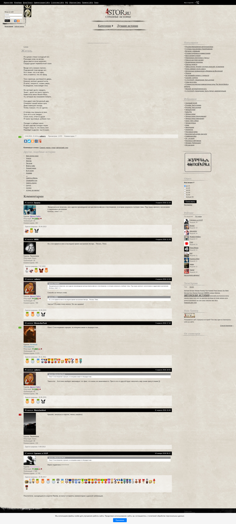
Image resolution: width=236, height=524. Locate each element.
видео (227, 295)
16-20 (188, 190)
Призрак (195, 293)
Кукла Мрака (194, 248)
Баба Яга (188, 112)
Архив (192, 287)
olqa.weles (193, 231)
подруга (186, 300)
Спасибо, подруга (191, 78)
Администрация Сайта (42, 2)
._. (27, 175)
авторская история (197, 295)
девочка (186, 298)
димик (192, 264)
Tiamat (192, 270)
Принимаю (120, 520)
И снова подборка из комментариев (197, 53)
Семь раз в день (191, 82)
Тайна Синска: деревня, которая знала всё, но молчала (204, 67)
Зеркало (219, 290)
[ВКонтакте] (25, 141)
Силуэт (28, 185)
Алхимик (29, 173)
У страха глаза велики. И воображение (199, 49)
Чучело (28, 158)
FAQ (66, 2)
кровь (217, 298)
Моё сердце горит (32, 156)
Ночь (190, 293)
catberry (42, 136)
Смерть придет (31, 183)
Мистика (186, 293)
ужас (212, 300)
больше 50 (190, 197)
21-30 (188, 192)
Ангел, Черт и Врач (192, 121)
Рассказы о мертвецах (193, 141)
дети (194, 298)
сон (197, 300)
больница (222, 295)
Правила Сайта (87, 2)
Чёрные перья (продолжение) (195, 116)
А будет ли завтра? (33, 190)
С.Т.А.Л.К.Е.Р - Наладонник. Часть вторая (199, 80)
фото (216, 300)
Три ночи (29, 163)
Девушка (197, 290)
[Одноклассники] (32, 141)
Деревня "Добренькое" (193, 143)
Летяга (192, 226)
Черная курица (190, 123)
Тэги (185, 287)
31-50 (188, 195)
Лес (224, 290)
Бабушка (186, 290)
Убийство (217, 293)
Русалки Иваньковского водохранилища (199, 47)
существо (208, 300)
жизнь (48, 148)
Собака (212, 293)
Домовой (211, 290)
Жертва (28, 161)
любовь (222, 298)
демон (191, 298)
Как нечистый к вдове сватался (196, 134)
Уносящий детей (191, 103)
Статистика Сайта (57, 2)
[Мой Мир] (36, 141)
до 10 (188, 186)
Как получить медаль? (192, 275)
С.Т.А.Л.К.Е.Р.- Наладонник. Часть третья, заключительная (205, 91)
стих (200, 300)
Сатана (28, 188)
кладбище (211, 298)
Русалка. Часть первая (193, 105)
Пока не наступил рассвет (194, 60)
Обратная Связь (75, 2)
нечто (226, 298)
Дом (206, 290)
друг (198, 298)
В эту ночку (30, 171)
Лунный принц (31, 168)
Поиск (96, 2)
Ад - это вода (189, 138)
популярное (192, 300)
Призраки (201, 293)
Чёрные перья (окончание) (194, 118)
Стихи (26, 47)
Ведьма (192, 290)
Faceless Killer (194, 259)
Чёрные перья (190, 114)
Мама (227, 290)
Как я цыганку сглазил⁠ (193, 55)
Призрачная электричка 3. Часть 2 (197, 58)
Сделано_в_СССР (196, 220)
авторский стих (62, 148)
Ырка (187, 125)
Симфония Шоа (190, 136)
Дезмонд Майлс (195, 237)
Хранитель (189, 129)
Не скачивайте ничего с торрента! (197, 75)
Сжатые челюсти (191, 64)
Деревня (202, 290)
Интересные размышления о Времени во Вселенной (204, 71)
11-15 (188, 188)
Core (191, 242)
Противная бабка (191, 132)
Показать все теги (190, 303)
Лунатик (188, 73)
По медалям (188, 216)
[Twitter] (29, 141)
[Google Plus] (39, 141)
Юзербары (18, 2)
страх (53, 148)
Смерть (43, 148)
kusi (191, 253)
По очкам (198, 216)
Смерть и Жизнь (31, 178)
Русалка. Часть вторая (193, 107)
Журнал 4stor (8, 2)
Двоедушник (189, 127)
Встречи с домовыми (192, 51)
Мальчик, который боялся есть (196, 89)
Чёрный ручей (190, 110)
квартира (204, 298)
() (37, 219)
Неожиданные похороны (194, 62)
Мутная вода (189, 145)
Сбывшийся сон (31, 180)
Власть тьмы (30, 166)
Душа (215, 290)
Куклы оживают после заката (195, 69)
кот (215, 298)
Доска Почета (28, 2)
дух (200, 298)
